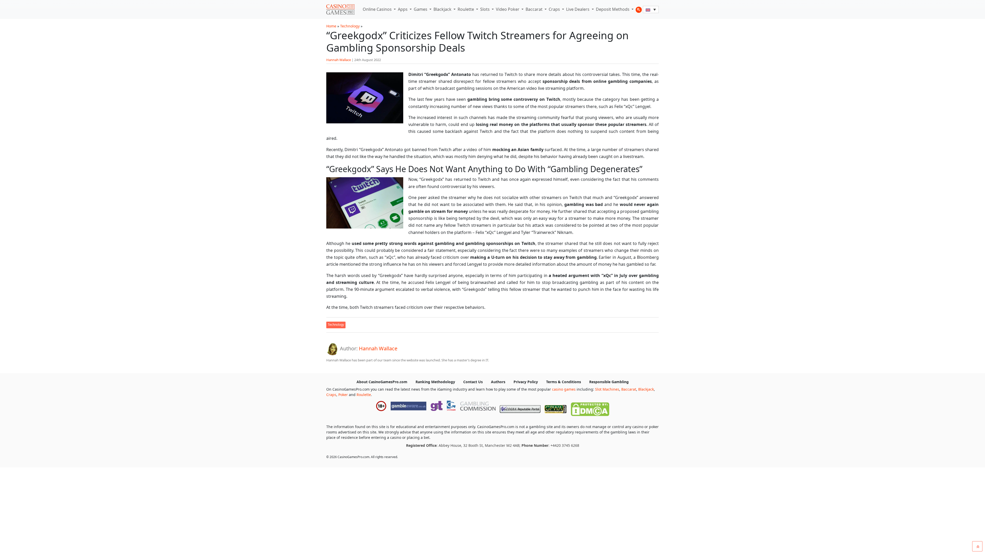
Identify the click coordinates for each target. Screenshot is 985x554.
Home (331, 26)
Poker (343, 394)
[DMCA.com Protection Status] (590, 408)
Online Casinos (378, 9)
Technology (350, 26)
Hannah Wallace (338, 59)
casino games (564, 389)
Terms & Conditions (563, 381)
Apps (403, 9)
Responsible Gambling (609, 381)
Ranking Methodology (435, 381)
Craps (555, 9)
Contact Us (473, 381)
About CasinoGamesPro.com (382, 381)
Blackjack (443, 9)
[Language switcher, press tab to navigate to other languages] (651, 9)
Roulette (466, 9)
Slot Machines (607, 389)
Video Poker (508, 9)
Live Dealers (578, 9)
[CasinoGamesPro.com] (340, 9)
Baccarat (535, 9)
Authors (498, 381)
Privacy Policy (526, 381)
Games (421, 9)
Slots (485, 9)
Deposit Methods (613, 9)
